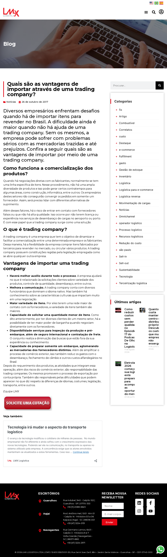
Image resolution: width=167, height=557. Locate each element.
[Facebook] (151, 503)
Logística (124, 183)
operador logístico (130, 223)
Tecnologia (126, 276)
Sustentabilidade (129, 269)
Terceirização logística (133, 283)
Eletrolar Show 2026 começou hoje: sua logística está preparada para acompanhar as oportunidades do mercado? (134, 378)
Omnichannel (127, 216)
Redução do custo (130, 243)
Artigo (123, 116)
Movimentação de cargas (134, 203)
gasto (122, 163)
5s (120, 109)
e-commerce (127, 149)
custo (122, 136)
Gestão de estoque (131, 169)
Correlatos (125, 129)
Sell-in (123, 256)
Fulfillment (125, 156)
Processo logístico (130, 229)
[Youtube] (151, 511)
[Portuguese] (156, 3)
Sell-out (124, 263)
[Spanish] (161, 3)
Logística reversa (129, 196)
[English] (151, 3)
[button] (146, 12)
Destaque (125, 143)
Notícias (11, 101)
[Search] (160, 85)
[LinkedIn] (139, 503)
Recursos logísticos (131, 236)
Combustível (127, 123)
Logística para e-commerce (136, 189)
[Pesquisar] (154, 12)
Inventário (125, 176)
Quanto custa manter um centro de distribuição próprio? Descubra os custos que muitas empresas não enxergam (157, 326)
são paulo (125, 249)
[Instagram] (139, 511)
